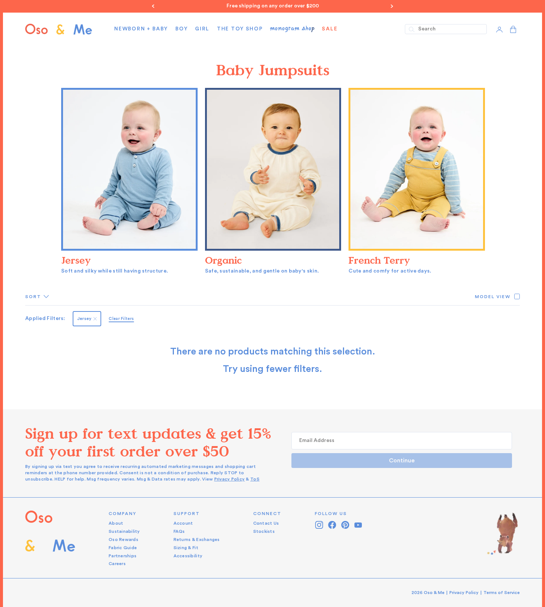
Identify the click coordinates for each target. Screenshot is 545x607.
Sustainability (124, 531)
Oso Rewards (123, 539)
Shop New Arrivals (331, 6)
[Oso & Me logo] (58, 29)
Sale (329, 29)
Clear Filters (121, 319)
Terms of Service (501, 592)
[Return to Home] (50, 539)
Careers (117, 563)
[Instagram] (319, 525)
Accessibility (188, 556)
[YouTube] (358, 525)
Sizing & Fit (186, 547)
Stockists (264, 531)
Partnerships (122, 556)
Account (183, 523)
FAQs (179, 531)
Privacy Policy (229, 479)
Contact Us (266, 523)
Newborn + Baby (141, 29)
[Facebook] (332, 525)
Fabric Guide (123, 547)
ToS (255, 479)
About (116, 523)
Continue (401, 461)
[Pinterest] (345, 525)
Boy (181, 29)
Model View (493, 296)
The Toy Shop (239, 29)
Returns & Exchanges (197, 539)
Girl (202, 29)
